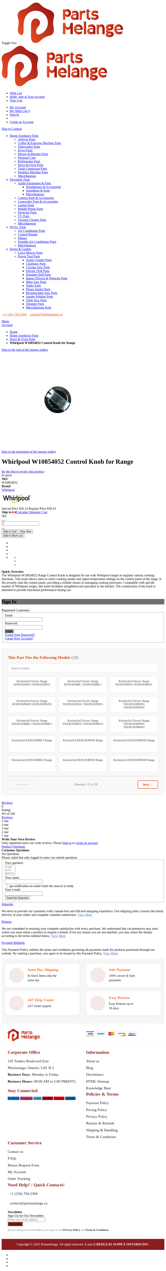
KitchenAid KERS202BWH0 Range (134, 740)
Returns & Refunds (100, 1123)
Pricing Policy (96, 1110)
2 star (5, 832)
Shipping (7, 904)
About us (92, 1061)
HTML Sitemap (97, 1081)
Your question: (14, 863)
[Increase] (3, 528)
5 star (5, 821)
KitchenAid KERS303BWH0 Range (134, 760)
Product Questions (13, 846)
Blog (89, 1068)
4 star (5, 824)
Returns (7, 921)
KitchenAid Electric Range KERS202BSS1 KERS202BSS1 (32, 683)
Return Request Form (23, 1165)
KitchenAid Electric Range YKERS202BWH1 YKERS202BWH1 (134, 704)
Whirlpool (8, 490)
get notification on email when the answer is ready (41, 886)
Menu (5, 321)
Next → (148, 784)
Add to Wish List (13, 535)
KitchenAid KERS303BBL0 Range (32, 760)
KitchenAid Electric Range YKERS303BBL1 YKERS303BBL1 (32, 722)
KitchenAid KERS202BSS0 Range (83, 740)
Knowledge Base (98, 1088)
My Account (18, 107)
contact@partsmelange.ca (28, 1203)
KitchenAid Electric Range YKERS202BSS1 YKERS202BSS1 (83, 702)
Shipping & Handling (102, 1130)
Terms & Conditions (101, 1137)
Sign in (66, 843)
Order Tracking (19, 1179)
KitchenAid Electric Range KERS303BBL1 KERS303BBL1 (83, 683)
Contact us (15, 1152)
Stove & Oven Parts (22, 339)
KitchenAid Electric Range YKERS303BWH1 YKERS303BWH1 (134, 724)
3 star (5, 828)
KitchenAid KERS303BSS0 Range (83, 760)
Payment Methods (13, 943)
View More (85, 915)
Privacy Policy (96, 1116)
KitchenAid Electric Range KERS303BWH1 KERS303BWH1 (32, 702)
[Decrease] (3, 520)
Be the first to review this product (23, 471)
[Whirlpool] (17, 505)
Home (14, 332)
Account (7, 325)
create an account (87, 843)
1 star (5, 835)
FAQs (12, 1158)
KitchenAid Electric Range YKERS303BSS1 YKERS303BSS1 (83, 722)
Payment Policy (97, 1103)
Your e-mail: (13, 889)
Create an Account (21, 122)
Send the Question (17, 897)
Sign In (14, 114)
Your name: (12, 877)
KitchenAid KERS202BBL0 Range (32, 740)
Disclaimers (94, 1074)
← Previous (21, 784)
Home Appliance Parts (24, 335)
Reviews (7, 802)
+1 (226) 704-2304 (23, 1194)
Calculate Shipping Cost (31, 512)
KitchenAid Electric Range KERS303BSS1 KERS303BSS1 (134, 683)
